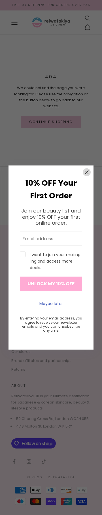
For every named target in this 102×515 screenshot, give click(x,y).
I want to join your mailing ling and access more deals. (55, 261)
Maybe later (51, 303)
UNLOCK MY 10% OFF (51, 283)
